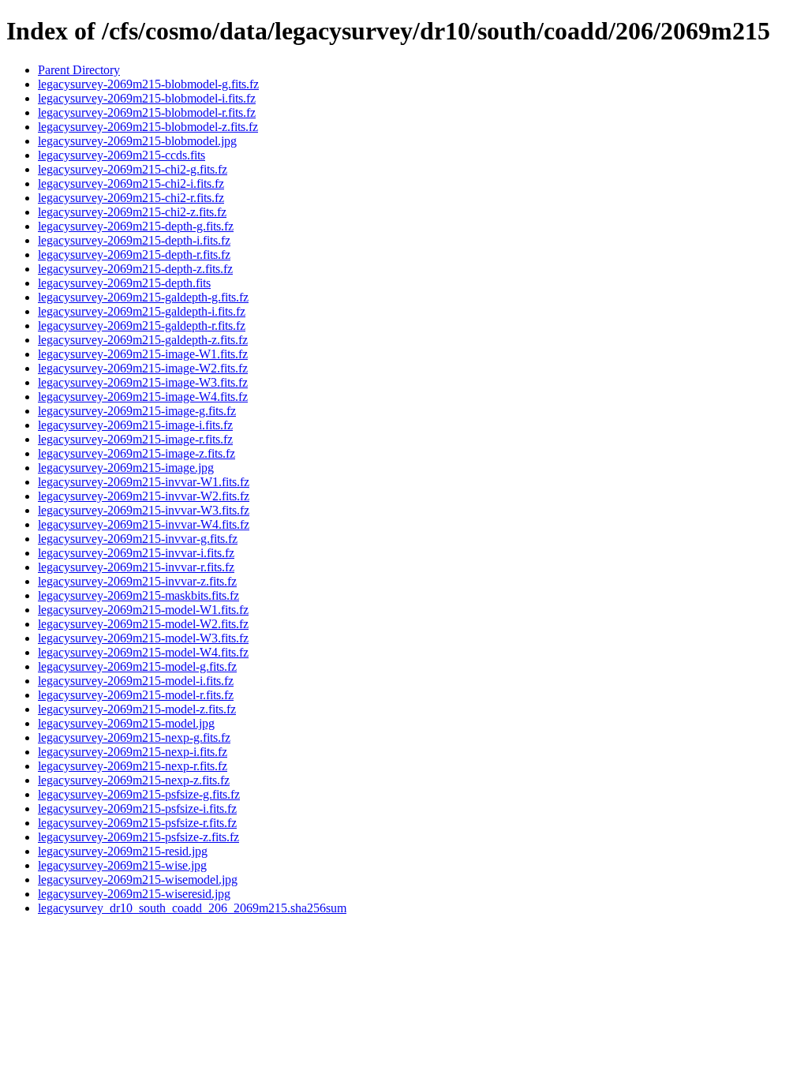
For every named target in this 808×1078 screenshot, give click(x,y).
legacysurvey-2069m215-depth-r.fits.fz (134, 254)
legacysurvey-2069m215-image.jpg (126, 467)
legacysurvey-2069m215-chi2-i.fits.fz (131, 183)
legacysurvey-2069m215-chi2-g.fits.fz (132, 169)
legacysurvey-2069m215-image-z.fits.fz (136, 453)
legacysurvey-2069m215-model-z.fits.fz (137, 709)
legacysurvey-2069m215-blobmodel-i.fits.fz (147, 98)
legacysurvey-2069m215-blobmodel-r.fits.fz (147, 112)
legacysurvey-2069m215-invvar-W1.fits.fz (143, 481)
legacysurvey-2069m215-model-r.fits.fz (136, 695)
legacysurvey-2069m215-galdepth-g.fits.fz (143, 297)
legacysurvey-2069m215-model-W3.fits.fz (143, 638)
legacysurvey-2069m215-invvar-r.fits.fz (136, 567)
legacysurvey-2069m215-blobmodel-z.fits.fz (148, 126)
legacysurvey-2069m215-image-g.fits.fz (137, 410)
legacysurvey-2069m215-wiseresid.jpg (134, 893)
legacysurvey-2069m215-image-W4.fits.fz (143, 396)
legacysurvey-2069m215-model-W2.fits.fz (143, 624)
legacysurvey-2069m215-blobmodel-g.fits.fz (148, 84)
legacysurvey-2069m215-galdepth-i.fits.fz (141, 311)
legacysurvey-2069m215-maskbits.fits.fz (138, 595)
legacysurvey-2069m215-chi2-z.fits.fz (132, 212)
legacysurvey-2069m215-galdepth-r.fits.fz (141, 325)
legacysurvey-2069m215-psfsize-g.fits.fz (139, 794)
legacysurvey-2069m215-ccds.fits (121, 155)
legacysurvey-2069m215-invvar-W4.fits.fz (143, 524)
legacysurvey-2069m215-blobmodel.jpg (137, 141)
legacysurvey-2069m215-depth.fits (124, 283)
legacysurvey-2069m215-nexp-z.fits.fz (134, 780)
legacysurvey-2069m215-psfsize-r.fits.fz (137, 822)
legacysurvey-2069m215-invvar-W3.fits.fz (143, 510)
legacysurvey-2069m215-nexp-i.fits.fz (132, 751)
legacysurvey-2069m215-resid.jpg (123, 851)
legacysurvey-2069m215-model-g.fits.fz (137, 666)
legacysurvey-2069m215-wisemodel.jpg (138, 879)
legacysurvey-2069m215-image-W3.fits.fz (143, 382)
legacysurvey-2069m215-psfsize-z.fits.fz (138, 837)
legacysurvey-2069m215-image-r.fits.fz (135, 439)
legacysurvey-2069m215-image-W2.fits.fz (143, 368)
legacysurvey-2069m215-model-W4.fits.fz (143, 652)
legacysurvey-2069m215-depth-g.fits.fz (136, 226)
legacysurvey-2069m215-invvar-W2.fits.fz (143, 496)
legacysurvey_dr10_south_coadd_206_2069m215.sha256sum (192, 908)
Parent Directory (79, 70)
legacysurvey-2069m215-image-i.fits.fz (135, 425)
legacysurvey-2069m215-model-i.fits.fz (136, 680)
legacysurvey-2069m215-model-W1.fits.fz (143, 609)
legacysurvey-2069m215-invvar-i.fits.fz (136, 553)
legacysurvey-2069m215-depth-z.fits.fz (135, 268)
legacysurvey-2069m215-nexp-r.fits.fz (132, 766)
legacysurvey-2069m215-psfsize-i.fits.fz (137, 808)
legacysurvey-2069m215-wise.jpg (122, 865)
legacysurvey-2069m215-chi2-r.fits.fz (131, 197)
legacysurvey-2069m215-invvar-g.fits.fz (138, 538)
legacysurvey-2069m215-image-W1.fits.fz (143, 354)
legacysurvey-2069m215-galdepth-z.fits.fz (143, 339)
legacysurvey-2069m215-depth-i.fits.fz (134, 240)
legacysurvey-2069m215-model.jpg (126, 723)
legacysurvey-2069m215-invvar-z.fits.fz (137, 581)
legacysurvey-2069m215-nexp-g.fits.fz (134, 737)
